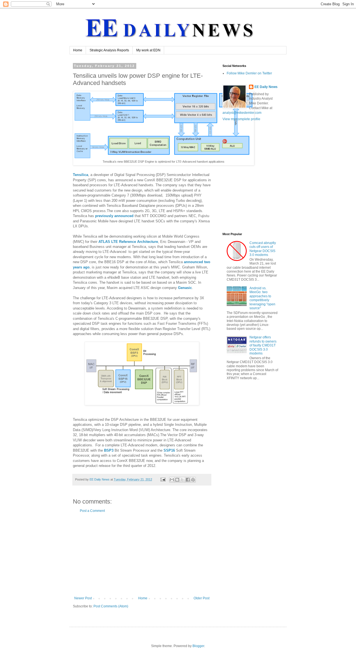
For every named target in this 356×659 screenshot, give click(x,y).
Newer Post (83, 598)
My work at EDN (148, 50)
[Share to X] (182, 479)
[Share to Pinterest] (193, 479)
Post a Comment (92, 511)
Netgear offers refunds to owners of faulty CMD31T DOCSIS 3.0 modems (262, 345)
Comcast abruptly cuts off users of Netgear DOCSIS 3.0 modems (262, 249)
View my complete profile (241, 119)
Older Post (201, 598)
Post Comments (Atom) (110, 606)
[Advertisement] (142, 554)
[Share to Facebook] (188, 479)
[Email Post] (162, 479)
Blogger (198, 646)
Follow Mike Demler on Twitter (249, 73)
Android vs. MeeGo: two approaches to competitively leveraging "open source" (262, 298)
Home (77, 50)
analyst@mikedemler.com (241, 113)
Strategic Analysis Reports (109, 50)
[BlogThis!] (177, 479)
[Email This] (172, 479)
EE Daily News (266, 87)
